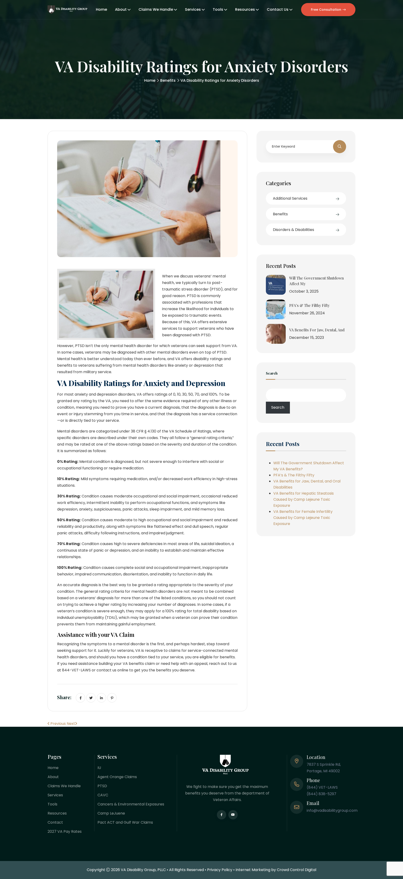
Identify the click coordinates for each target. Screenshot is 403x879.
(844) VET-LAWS (322, 787)
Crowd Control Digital (296, 869)
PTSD (102, 785)
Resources (245, 9)
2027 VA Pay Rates (65, 831)
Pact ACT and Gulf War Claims (125, 822)
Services (193, 9)
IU (99, 767)
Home (101, 9)
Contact (55, 822)
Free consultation (326, 9)
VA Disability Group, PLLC (143, 869)
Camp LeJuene (111, 813)
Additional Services (290, 198)
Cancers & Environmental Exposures (130, 804)
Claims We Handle (156, 9)
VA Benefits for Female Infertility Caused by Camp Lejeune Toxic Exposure (303, 517)
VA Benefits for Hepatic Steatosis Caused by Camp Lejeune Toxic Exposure (303, 499)
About (121, 9)
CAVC (102, 795)
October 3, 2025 (304, 291)
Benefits (168, 80)
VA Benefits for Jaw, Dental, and (316, 329)
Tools (218, 9)
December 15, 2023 (306, 337)
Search (272, 374)
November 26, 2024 (307, 313)
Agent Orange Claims (117, 776)
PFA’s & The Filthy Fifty (309, 305)
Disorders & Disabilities (293, 229)
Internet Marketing (253, 869)
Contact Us (277, 9)
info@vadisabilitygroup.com (332, 810)
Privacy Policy (219, 869)
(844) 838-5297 (321, 794)
